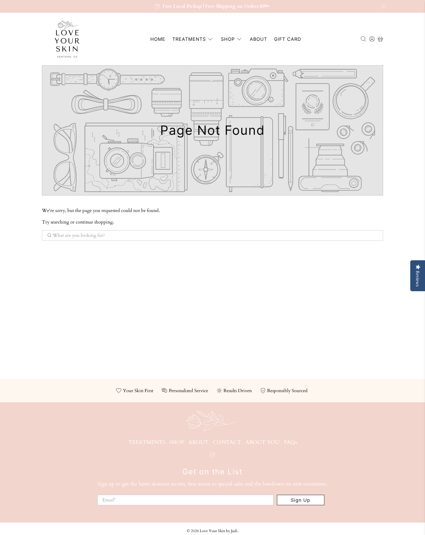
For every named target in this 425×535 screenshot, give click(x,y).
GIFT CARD (287, 39)
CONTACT (227, 442)
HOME (157, 39)
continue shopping (94, 222)
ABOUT (258, 39)
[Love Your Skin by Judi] (67, 39)
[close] (383, 6)
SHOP (228, 39)
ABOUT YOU (262, 442)
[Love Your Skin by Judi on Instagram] (212, 456)
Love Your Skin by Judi (218, 531)
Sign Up (300, 500)
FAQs (290, 442)
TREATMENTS (189, 39)
